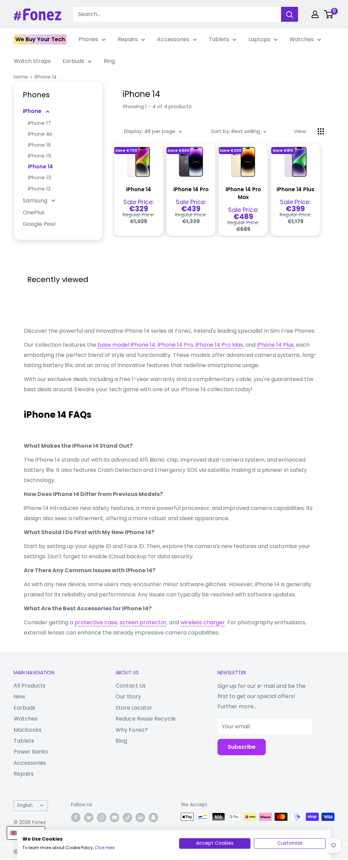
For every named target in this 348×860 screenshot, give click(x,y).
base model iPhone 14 (126, 345)
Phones (88, 39)
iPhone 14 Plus (295, 189)
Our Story (128, 696)
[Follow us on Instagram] (101, 817)
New (19, 696)
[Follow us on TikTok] (127, 817)
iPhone (33, 111)
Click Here (104, 847)
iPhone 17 (39, 123)
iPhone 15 (39, 155)
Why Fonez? (132, 730)
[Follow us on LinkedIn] (140, 817)
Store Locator (134, 708)
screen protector (143, 622)
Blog (121, 741)
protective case (95, 622)
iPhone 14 (46, 76)
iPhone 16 (39, 144)
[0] (329, 14)
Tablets (219, 39)
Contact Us (131, 686)
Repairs (128, 39)
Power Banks (31, 752)
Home (21, 76)
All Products (30, 686)
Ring (109, 61)
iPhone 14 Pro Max (243, 193)
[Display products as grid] (321, 131)
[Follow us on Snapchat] (153, 817)
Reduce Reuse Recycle (146, 719)
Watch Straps (32, 61)
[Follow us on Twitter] (88, 817)
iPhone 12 (39, 188)
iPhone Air (40, 133)
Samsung (36, 200)
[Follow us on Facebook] (76, 817)
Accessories (173, 39)
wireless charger (202, 622)
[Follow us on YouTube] (114, 817)
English (25, 805)
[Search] (289, 14)
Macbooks (27, 730)
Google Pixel (39, 224)
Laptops (259, 39)
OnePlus (34, 212)
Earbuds (73, 61)
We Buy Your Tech (40, 39)
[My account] (315, 14)
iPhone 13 (39, 177)
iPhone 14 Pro (191, 189)
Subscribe (242, 747)
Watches (302, 39)
